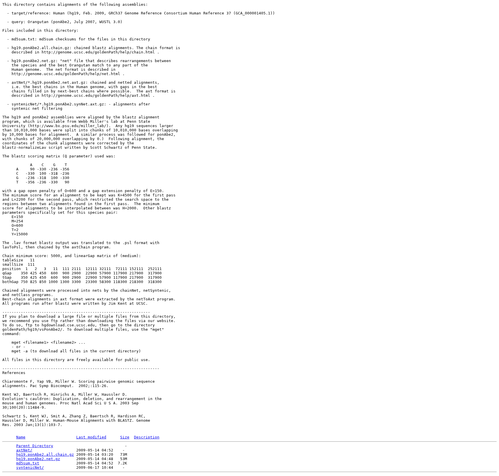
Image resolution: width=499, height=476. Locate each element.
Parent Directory (34, 446)
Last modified (91, 437)
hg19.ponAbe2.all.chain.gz (45, 454)
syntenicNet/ (30, 467)
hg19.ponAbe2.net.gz (38, 459)
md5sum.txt (27, 463)
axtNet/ (24, 450)
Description (146, 437)
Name (20, 437)
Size (124, 437)
